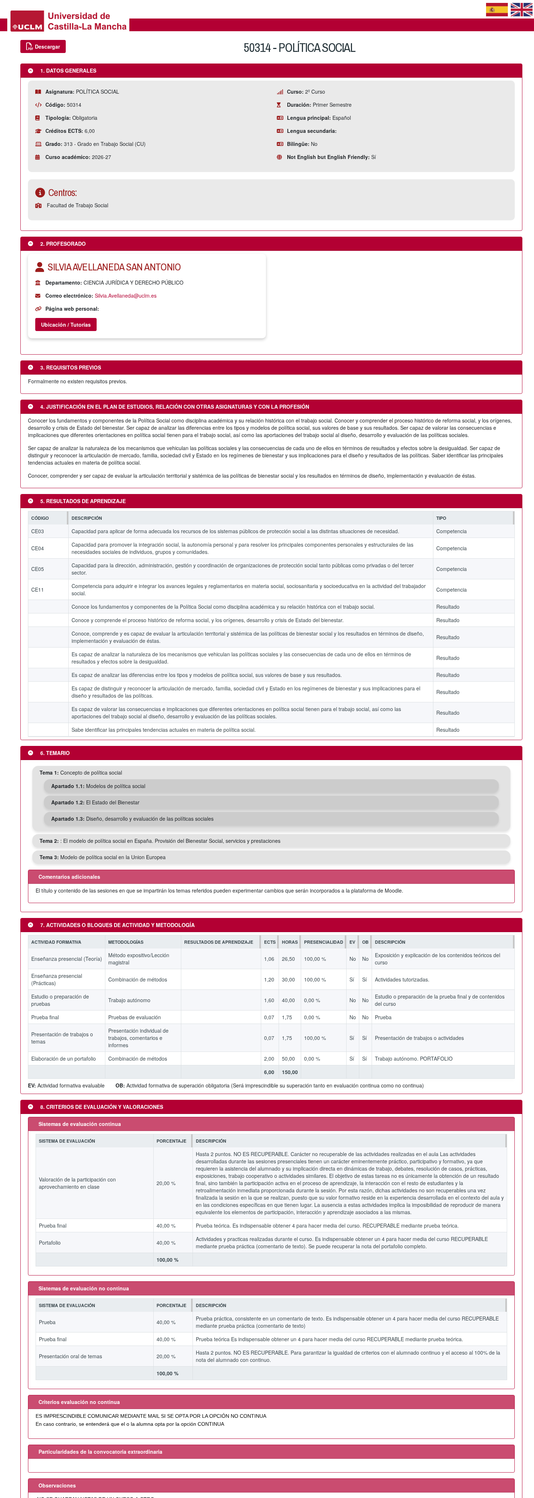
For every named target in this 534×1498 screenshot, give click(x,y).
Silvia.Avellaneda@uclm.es (126, 295)
